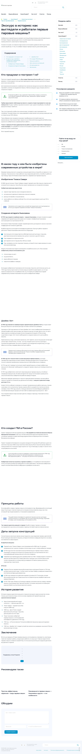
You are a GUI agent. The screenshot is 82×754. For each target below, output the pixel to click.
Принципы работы (34, 61)
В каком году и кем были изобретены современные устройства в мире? (13, 60)
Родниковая (62, 68)
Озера (61, 59)
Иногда (63, 146)
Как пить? (34, 14)
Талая (61, 72)
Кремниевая (63, 53)
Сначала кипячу (65, 151)
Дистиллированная (64, 45)
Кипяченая (62, 51)
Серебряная (62, 70)
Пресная (62, 63)
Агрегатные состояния (65, 38)
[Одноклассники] (35, 3)
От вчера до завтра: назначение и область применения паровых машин (69, 100)
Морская (62, 57)
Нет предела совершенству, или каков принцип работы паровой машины (70, 109)
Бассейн (3, 14)
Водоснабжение (13, 14)
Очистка (42, 14)
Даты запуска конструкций (37, 63)
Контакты (46, 750)
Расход (49, 14)
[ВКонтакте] (33, 3)
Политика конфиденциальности (57, 750)
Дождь (61, 49)
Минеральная (63, 55)
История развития (34, 65)
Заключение (33, 67)
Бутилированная (64, 43)
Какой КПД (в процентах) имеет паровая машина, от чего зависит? (68, 105)
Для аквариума (63, 47)
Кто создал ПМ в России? (36, 59)
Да (62, 144)
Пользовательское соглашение (73, 750)
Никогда (64, 153)
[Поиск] (63, 7)
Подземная (62, 61)
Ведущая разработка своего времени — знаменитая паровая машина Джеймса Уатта (69, 94)
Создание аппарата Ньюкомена (16, 66)
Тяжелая (62, 74)
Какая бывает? (24, 14)
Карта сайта (38, 750)
